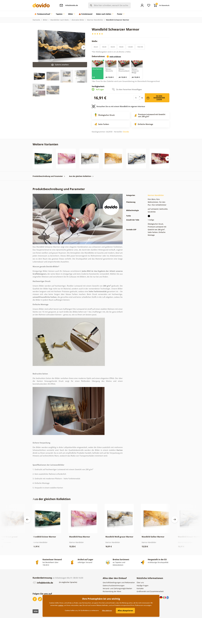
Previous (27, 519)
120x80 (130, 47)
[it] (164, 597)
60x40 (113, 47)
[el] (167, 597)
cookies (60, 605)
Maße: (95, 41)
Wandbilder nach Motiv (59, 20)
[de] (161, 597)
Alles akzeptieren (125, 610)
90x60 (121, 47)
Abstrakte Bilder (78, 20)
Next (83, 47)
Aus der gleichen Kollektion (80, 176)
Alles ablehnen (107, 610)
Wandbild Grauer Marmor (189, 536)
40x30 (104, 47)
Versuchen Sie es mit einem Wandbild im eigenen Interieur (120, 106)
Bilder (45, 20)
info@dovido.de (44, 582)
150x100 (140, 47)
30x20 (96, 47)
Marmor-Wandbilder (95, 20)
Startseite (36, 20)
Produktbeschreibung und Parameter (48, 176)
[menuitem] (43, 14)
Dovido (126, 131)
